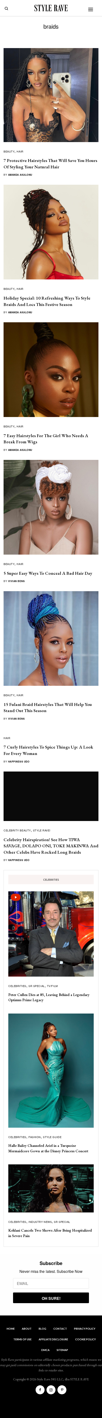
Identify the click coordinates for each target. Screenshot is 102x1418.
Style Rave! (42, 830)
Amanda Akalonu (20, 174)
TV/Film (52, 986)
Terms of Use (22, 1339)
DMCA (45, 1349)
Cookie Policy (85, 1339)
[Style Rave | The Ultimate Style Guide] (51, 8)
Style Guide (52, 1137)
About (27, 1328)
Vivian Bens (16, 581)
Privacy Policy (84, 1328)
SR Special (36, 986)
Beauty (9, 151)
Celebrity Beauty (17, 830)
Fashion (34, 1137)
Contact (60, 1328)
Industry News (40, 1222)
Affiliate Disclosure (53, 1339)
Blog (42, 1328)
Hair (20, 151)
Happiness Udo (19, 761)
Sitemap (62, 1349)
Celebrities (17, 986)
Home (11, 1328)
